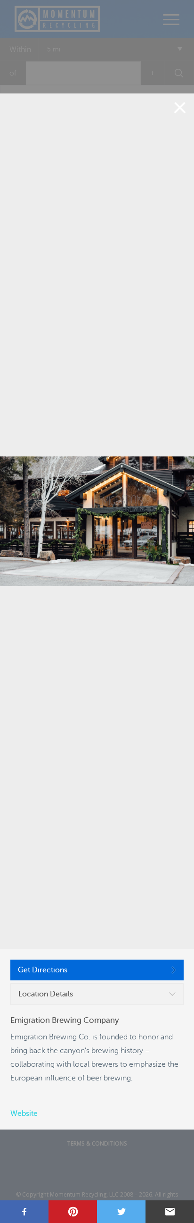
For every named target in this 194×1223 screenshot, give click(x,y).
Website (24, 1113)
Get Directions (42, 970)
